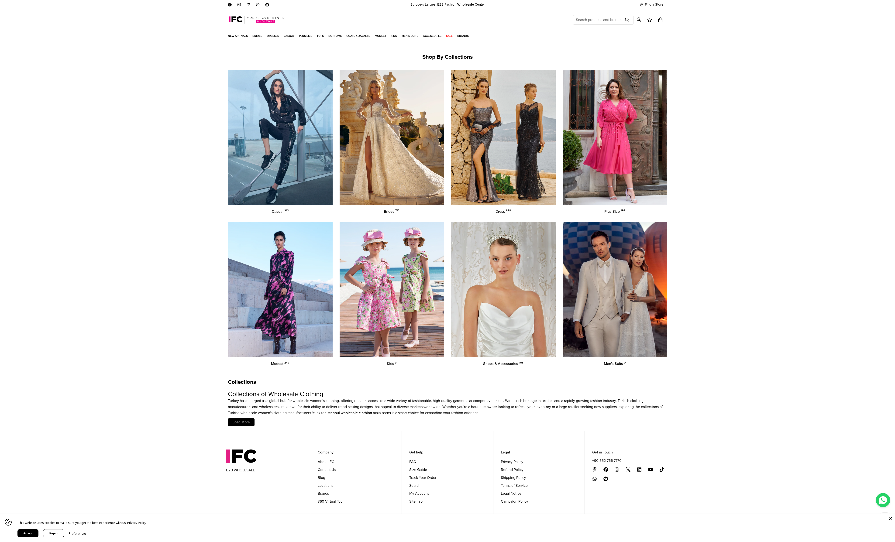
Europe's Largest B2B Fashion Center (447, 4)
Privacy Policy (512, 461)
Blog (321, 477)
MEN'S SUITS (410, 36)
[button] (660, 19)
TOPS (320, 36)
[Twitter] (628, 469)
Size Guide (418, 469)
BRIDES (257, 36)
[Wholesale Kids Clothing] (392, 289)
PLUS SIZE (305, 36)
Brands (323, 493)
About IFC (326, 461)
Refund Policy (512, 469)
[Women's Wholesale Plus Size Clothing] (615, 137)
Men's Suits (615, 363)
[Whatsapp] (258, 5)
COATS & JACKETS (358, 36)
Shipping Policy (513, 477)
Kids (392, 363)
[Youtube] (650, 469)
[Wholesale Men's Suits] (615, 289)
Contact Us (327, 469)
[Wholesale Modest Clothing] (280, 289)
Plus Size (614, 211)
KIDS (394, 36)
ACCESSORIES (432, 36)
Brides (391, 211)
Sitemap (416, 501)
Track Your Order (422, 477)
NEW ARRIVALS (238, 36)
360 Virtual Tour (331, 501)
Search (414, 485)
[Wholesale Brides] (392, 137)
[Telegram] (267, 5)
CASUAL (289, 36)
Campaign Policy (514, 501)
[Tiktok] (661, 469)
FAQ (412, 461)
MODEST (380, 36)
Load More (241, 422)
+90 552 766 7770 (607, 460)
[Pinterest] (594, 469)
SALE (449, 36)
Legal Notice (511, 493)
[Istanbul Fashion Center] (256, 19)
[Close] (890, 518)
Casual (280, 211)
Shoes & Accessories (503, 363)
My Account (419, 493)
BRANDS (463, 36)
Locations (325, 485)
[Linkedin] (248, 5)
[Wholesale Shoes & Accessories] (503, 289)
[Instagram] (239, 5)
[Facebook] (230, 5)
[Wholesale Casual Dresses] (280, 137)
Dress (503, 211)
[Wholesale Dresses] (503, 137)
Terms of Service (514, 485)
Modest (280, 363)
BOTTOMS (335, 36)
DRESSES (273, 36)
